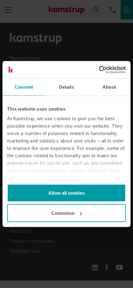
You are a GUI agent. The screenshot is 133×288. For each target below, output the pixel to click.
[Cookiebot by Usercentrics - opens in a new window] (99, 70)
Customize (63, 213)
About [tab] (109, 86)
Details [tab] (66, 86)
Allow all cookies (66, 192)
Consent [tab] (24, 86)
